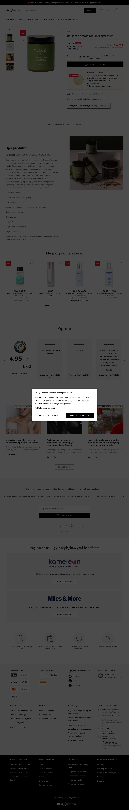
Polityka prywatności (45, 408)
